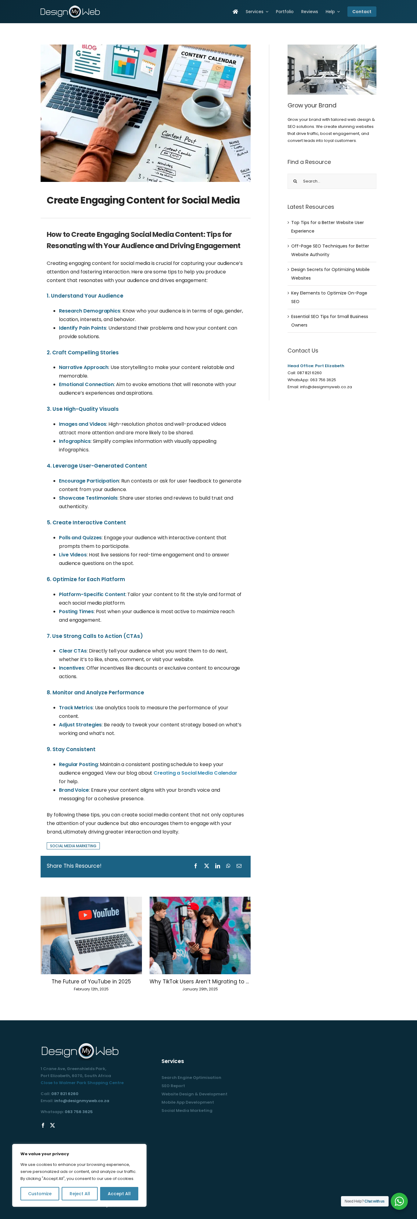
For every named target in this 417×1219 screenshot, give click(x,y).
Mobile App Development (187, 1102)
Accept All (119, 1194)
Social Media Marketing (186, 1110)
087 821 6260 (309, 373)
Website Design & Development (194, 1094)
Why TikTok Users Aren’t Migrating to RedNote (200, 981)
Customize (40, 1194)
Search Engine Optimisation (191, 1077)
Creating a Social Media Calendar (195, 772)
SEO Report (173, 1086)
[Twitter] (52, 1125)
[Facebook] (43, 1125)
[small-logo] (71, 7)
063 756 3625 (323, 380)
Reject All (80, 1194)
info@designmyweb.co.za (326, 387)
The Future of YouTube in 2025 (91, 981)
